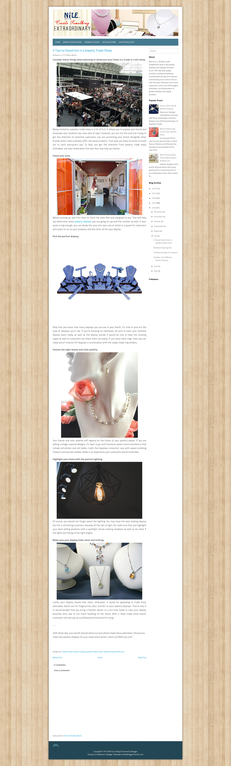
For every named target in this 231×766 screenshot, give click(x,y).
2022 (154, 188)
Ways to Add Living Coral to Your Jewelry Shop (168, 131)
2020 (154, 198)
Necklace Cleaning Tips (163, 247)
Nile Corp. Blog (114, 751)
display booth (67, 651)
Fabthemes (100, 754)
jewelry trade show (94, 651)
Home (57, 42)
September (159, 226)
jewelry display (80, 651)
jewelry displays (83, 221)
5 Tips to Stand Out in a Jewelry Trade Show (82, 50)
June (156, 266)
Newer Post (57, 657)
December (158, 211)
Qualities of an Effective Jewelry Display (163, 259)
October (157, 221)
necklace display (109, 651)
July (155, 235)
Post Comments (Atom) (72, 735)
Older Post (142, 657)
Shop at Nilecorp (126, 42)
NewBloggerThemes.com (133, 754)
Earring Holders (92, 42)
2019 (154, 203)
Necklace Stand (109, 42)
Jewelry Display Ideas (72, 42)
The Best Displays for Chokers (166, 252)
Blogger (134, 751)
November (158, 216)
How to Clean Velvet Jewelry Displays (168, 107)
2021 (154, 193)
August (157, 231)
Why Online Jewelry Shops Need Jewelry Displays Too (168, 157)
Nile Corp (120, 651)
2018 (154, 207)
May (156, 270)
